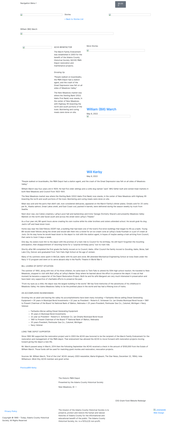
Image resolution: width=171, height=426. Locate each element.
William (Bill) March (101, 109)
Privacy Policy (11, 411)
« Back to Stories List (74, 19)
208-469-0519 (83, 387)
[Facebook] (61, 4)
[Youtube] (67, 4)
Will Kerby (94, 172)
